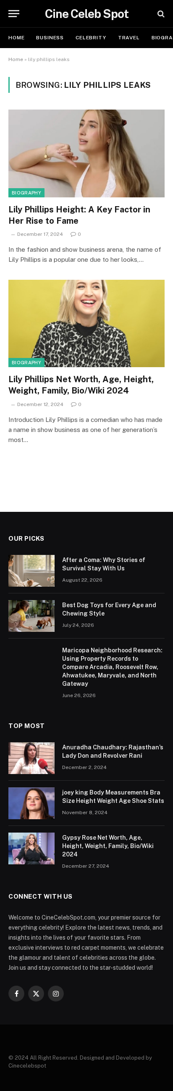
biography (26, 192)
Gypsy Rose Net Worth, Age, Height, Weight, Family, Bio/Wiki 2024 (108, 846)
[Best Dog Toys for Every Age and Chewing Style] (31, 616)
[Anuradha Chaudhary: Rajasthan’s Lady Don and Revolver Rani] (31, 758)
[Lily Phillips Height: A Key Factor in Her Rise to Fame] (86, 153)
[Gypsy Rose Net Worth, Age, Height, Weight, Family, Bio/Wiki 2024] (31, 848)
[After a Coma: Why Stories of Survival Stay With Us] (31, 571)
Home (16, 38)
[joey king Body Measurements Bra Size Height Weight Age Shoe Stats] (31, 803)
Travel (129, 38)
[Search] (160, 13)
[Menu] (13, 13)
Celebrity (91, 38)
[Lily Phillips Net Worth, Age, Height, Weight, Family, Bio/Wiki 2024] (86, 323)
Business (50, 38)
